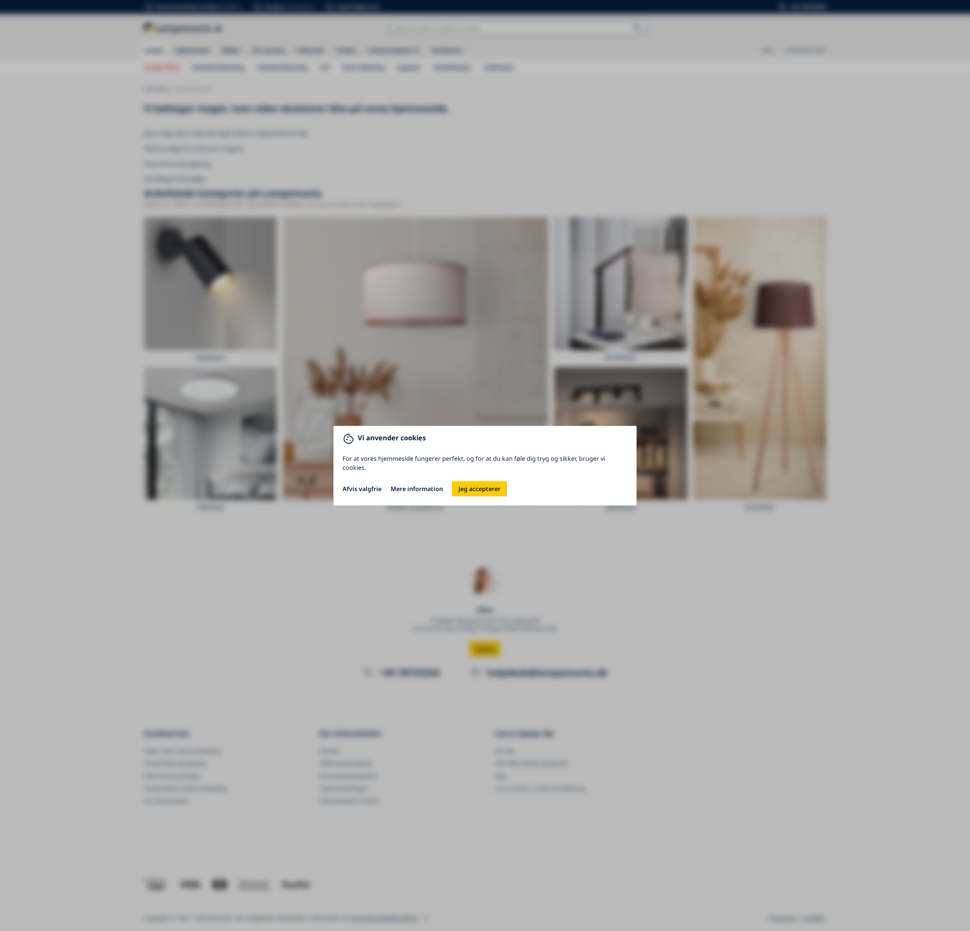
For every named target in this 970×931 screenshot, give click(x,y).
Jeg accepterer (479, 489)
